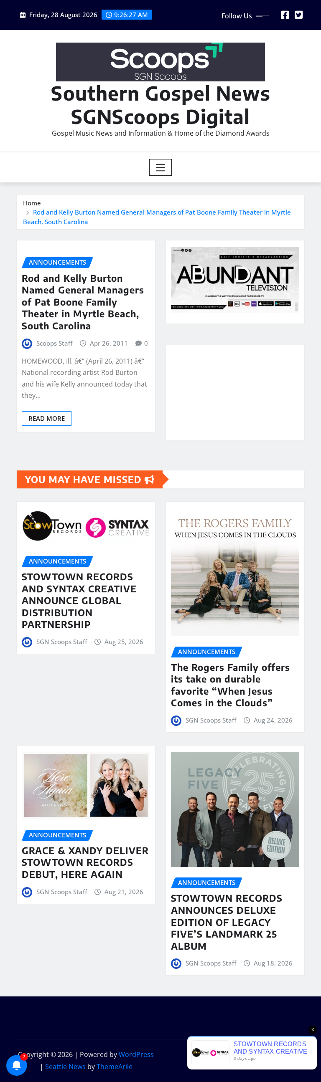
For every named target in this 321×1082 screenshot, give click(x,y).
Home (32, 203)
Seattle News (65, 1066)
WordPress (136, 1054)
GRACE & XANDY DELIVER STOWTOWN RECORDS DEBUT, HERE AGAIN (85, 862)
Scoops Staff (54, 343)
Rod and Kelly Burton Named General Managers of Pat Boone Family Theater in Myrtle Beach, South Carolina (83, 301)
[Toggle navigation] (160, 167)
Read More (46, 418)
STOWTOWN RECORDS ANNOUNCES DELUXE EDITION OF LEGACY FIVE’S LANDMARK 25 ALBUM (227, 921)
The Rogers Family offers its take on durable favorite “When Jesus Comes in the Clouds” (230, 685)
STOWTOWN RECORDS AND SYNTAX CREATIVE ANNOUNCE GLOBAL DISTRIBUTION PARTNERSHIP (79, 600)
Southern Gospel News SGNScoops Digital (160, 104)
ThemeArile (114, 1066)
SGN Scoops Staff (61, 641)
